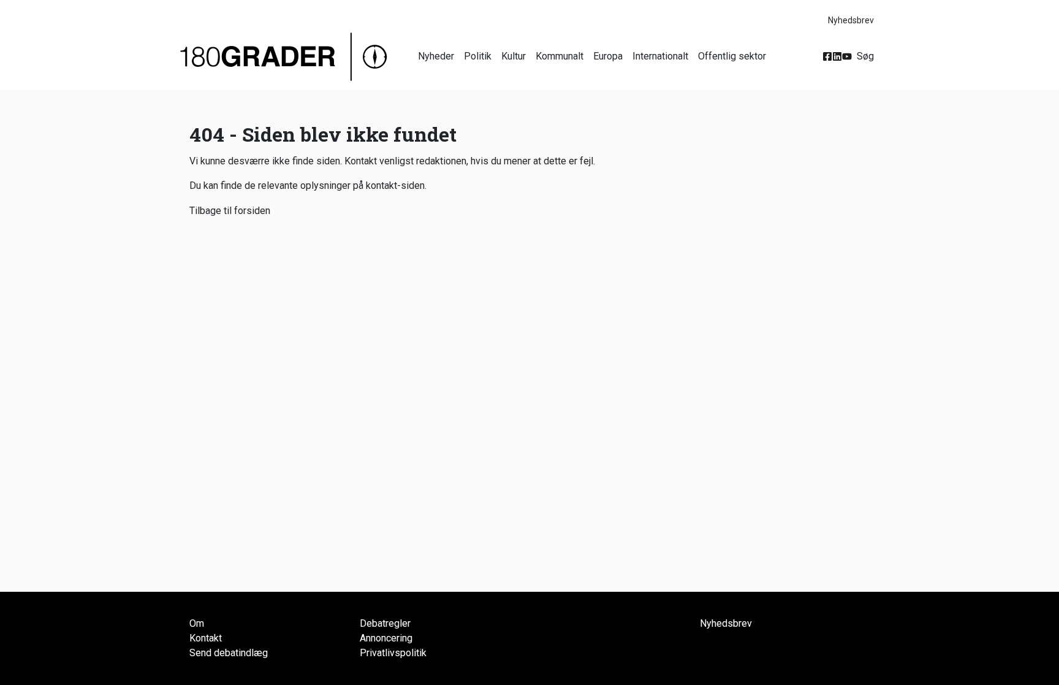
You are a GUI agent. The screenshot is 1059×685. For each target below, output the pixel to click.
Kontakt (205, 638)
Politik (478, 56)
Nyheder (436, 56)
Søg (865, 56)
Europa (608, 56)
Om (196, 623)
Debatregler (385, 623)
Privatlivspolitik (393, 653)
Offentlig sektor (732, 56)
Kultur (513, 56)
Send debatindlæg (228, 653)
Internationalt (660, 56)
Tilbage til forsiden (229, 210)
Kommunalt (559, 56)
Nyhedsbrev (851, 20)
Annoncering (386, 638)
